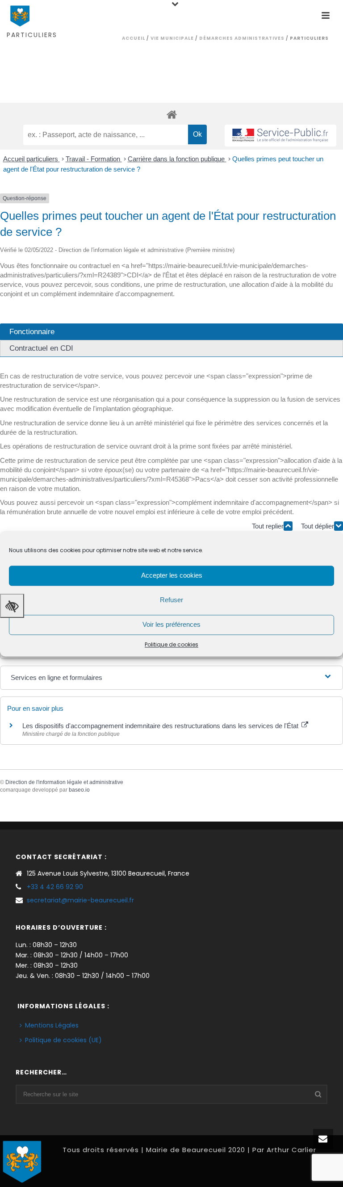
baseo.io (79, 790)
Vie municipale (172, 38)
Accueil (133, 38)
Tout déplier (317, 526)
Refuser (171, 600)
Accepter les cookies (171, 575)
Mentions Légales (52, 1025)
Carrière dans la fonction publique (177, 159)
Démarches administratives (241, 38)
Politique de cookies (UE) (63, 1040)
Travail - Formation (94, 159)
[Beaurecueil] (22, 1160)
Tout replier (268, 526)
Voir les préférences (171, 624)
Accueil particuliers (31, 159)
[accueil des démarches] (171, 114)
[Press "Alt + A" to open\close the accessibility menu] (12, 606)
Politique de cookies (171, 644)
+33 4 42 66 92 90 (55, 887)
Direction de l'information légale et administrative (64, 782)
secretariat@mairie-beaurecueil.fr (80, 900)
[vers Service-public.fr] (280, 136)
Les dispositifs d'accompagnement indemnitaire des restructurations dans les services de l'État (161, 726)
